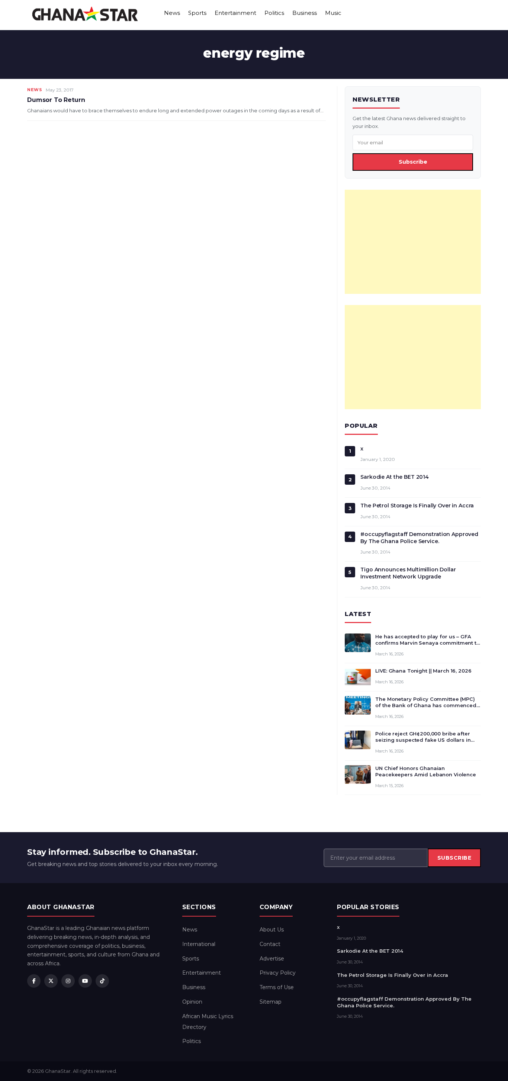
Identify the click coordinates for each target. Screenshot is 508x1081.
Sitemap (271, 1001)
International (198, 944)
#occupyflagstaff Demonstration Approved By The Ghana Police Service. (419, 538)
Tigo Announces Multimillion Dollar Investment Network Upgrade (408, 573)
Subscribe (413, 161)
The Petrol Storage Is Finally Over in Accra (417, 505)
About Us (272, 929)
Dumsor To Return (56, 99)
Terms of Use (277, 987)
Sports (197, 12)
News (172, 12)
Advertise (272, 958)
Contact (270, 944)
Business (304, 12)
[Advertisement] (413, 242)
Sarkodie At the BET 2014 (394, 477)
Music (333, 12)
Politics (274, 12)
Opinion (192, 1001)
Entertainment (235, 12)
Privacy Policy (278, 972)
